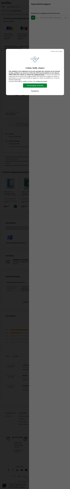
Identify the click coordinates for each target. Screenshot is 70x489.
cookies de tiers (39, 74)
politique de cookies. (41, 81)
